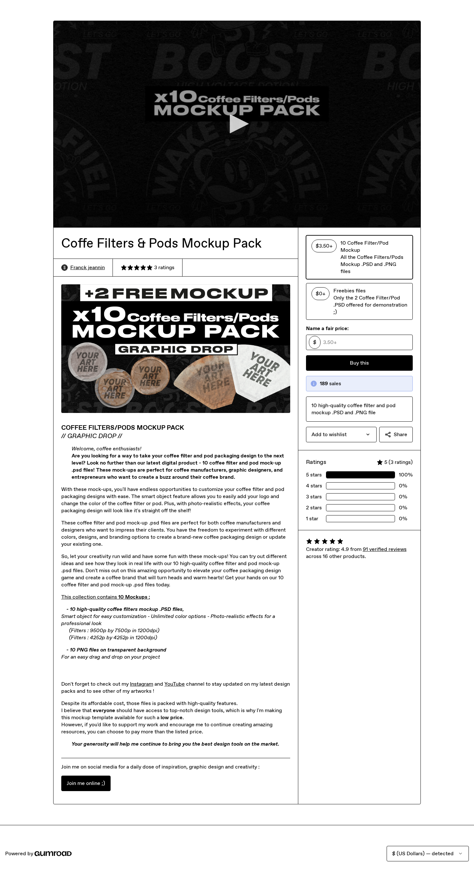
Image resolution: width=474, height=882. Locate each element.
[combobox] (341, 434)
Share (400, 434)
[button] (237, 124)
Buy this (359, 363)
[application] (237, 124)
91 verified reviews (385, 549)
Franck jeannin (87, 267)
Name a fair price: (327, 328)
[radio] (359, 257)
